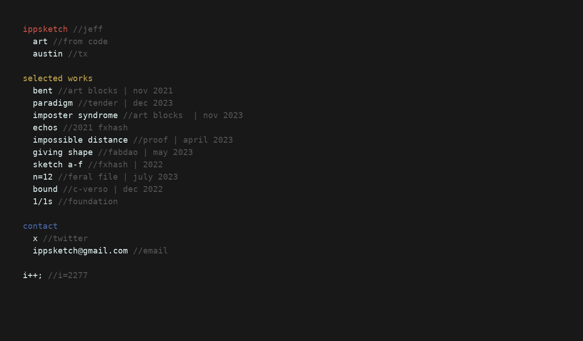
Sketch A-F (58, 164)
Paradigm (53, 103)
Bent (43, 90)
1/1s (43, 201)
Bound (45, 189)
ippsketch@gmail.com (80, 250)
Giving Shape (63, 152)
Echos (45, 127)
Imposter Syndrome (75, 115)
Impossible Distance (80, 140)
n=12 (43, 176)
